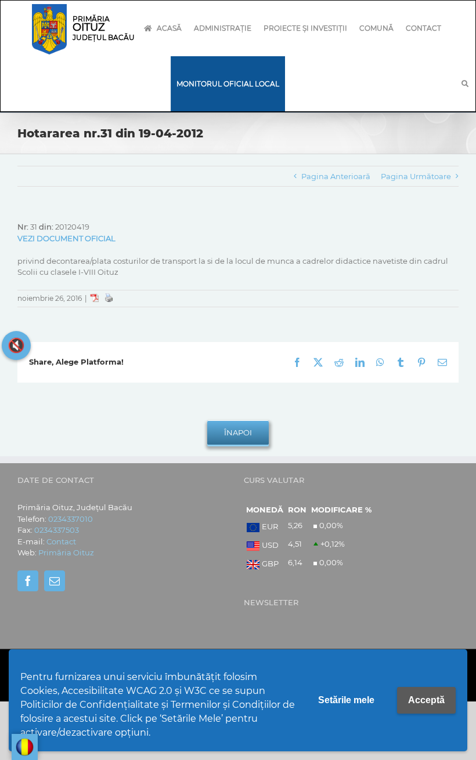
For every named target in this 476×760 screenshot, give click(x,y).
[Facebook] (27, 580)
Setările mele (346, 700)
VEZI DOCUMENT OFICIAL (66, 238)
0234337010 (70, 518)
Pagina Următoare (416, 176)
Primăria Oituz (66, 552)
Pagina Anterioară (335, 176)
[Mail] (54, 580)
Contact (61, 541)
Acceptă (426, 700)
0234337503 (56, 529)
